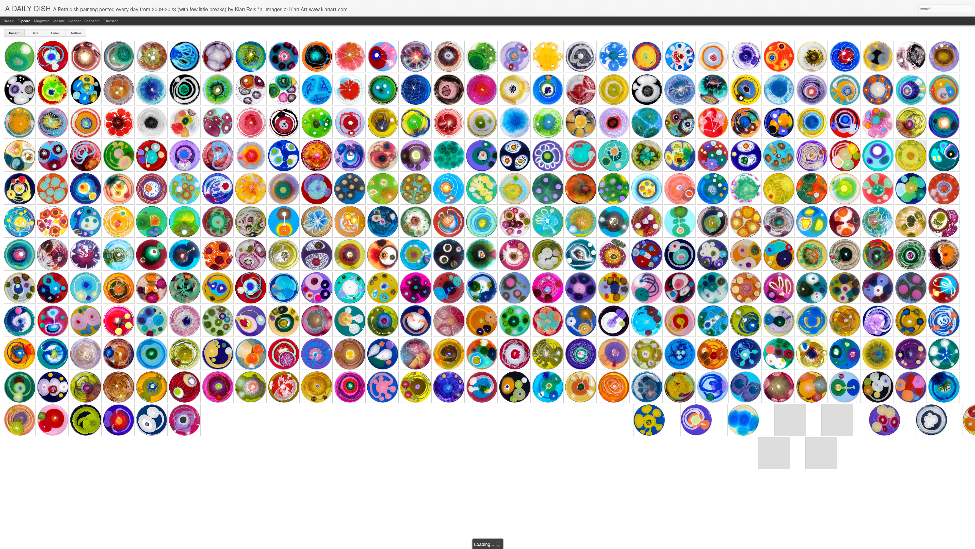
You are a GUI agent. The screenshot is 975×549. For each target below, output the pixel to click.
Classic (8, 20)
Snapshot (92, 20)
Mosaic (59, 20)
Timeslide (111, 20)
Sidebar (74, 20)
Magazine (42, 20)
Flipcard (24, 20)
